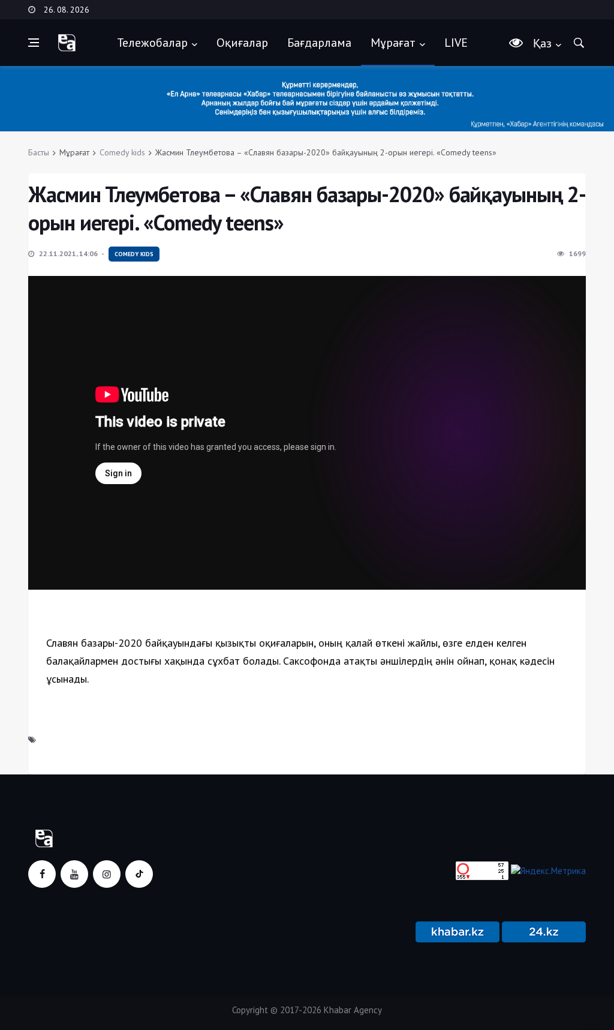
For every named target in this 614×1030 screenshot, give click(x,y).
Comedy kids (122, 152)
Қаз (542, 43)
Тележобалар (152, 42)
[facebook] (42, 874)
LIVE (456, 42)
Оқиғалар (242, 42)
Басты (38, 152)
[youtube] (74, 874)
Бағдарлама (319, 42)
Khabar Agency (353, 1010)
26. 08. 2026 (66, 9)
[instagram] (107, 874)
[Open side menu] (33, 43)
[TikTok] (139, 874)
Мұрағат (393, 42)
